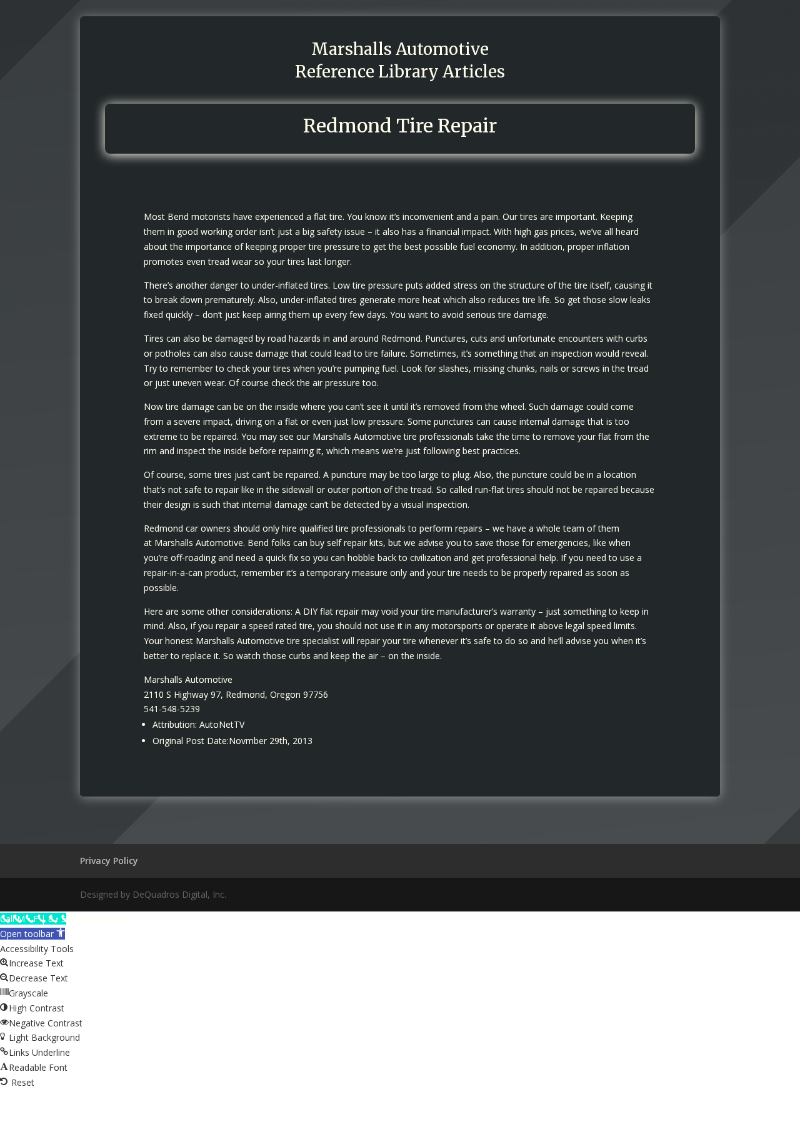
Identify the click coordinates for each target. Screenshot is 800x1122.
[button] (32, 934)
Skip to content (99, 919)
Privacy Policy (109, 860)
